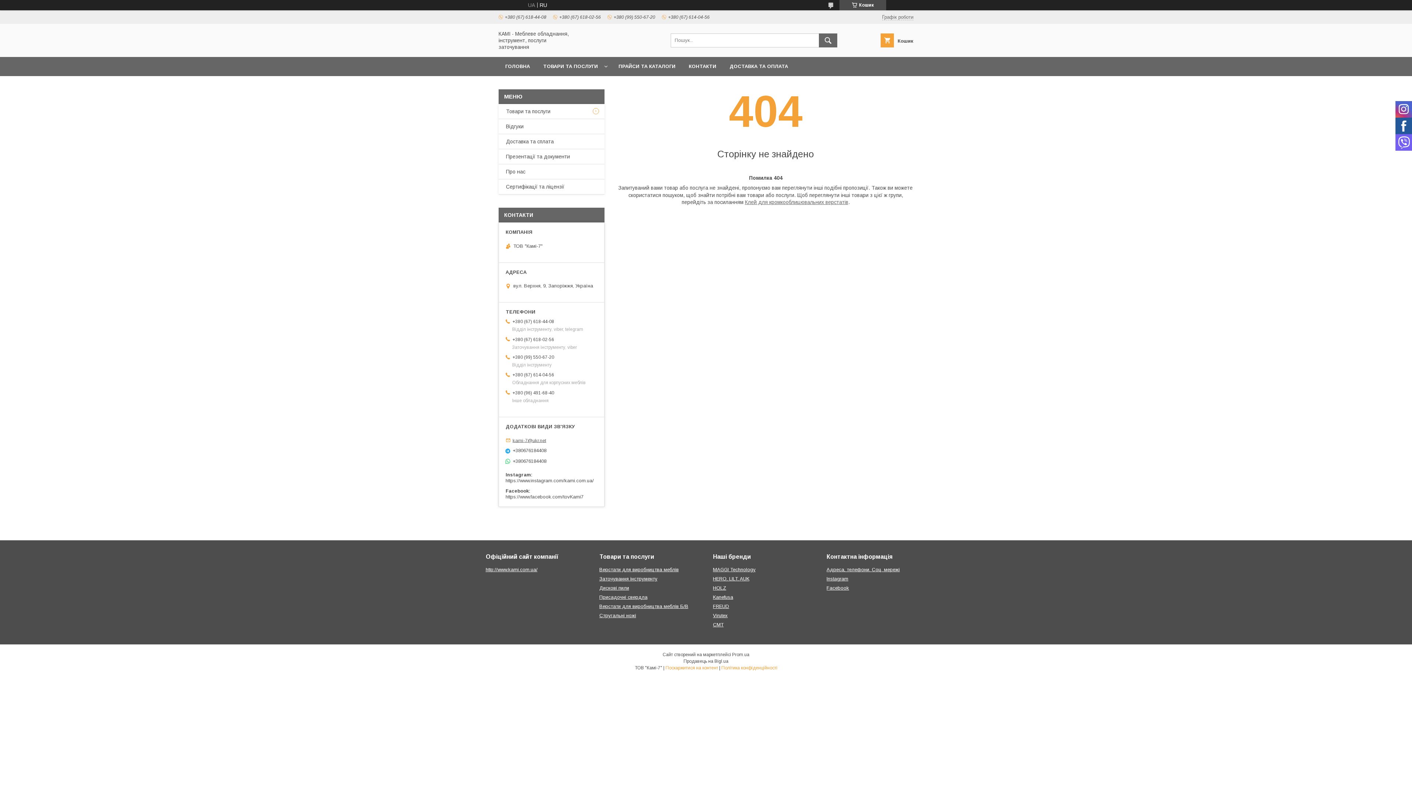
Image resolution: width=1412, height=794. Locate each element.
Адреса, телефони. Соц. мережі (863, 569)
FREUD (721, 606)
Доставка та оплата (759, 66)
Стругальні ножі (617, 615)
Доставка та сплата (530, 141)
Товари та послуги (570, 66)
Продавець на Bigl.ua (706, 661)
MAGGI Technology (734, 569)
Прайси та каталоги (646, 66)
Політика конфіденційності (749, 667)
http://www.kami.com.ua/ (512, 569)
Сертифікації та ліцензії (535, 187)
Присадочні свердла (623, 597)
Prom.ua (740, 654)
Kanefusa (723, 597)
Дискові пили (614, 588)
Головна (517, 66)
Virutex (720, 615)
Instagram (837, 579)
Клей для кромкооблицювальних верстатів (796, 202)
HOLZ (719, 588)
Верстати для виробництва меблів (639, 569)
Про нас (515, 172)
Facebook (838, 588)
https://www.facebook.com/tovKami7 (545, 497)
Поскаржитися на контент (692, 667)
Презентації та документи (538, 157)
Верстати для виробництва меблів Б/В (643, 606)
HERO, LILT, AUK (731, 579)
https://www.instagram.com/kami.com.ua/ (550, 480)
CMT (718, 624)
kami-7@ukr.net (529, 440)
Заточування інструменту (628, 579)
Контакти (702, 66)
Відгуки (515, 126)
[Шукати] (828, 40)
